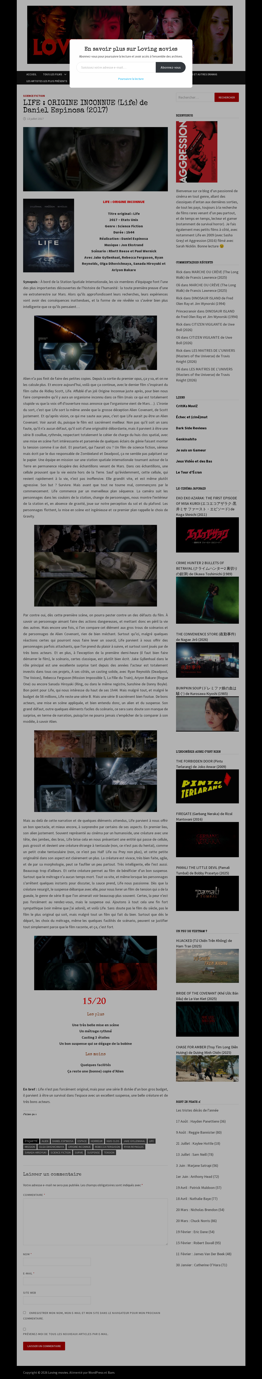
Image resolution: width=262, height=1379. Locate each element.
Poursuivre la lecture (131, 79)
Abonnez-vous (171, 67)
